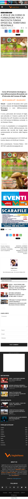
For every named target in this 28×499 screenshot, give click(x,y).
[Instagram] (14, 487)
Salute (2, 440)
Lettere (2, 432)
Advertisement (16, 492)
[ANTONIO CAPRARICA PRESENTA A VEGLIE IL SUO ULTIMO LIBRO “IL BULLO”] (4, 294)
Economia (3, 444)
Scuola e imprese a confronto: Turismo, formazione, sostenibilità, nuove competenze (7, 248)
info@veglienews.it (16, 478)
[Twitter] (21, 487)
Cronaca (3, 442)
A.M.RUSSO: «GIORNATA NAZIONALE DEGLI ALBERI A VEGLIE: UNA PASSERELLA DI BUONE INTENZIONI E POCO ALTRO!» (21, 249)
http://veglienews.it (14, 270)
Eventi (10, 12)
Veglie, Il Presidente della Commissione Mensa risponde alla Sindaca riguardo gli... (17, 394)
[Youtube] (25, 487)
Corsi (6, 229)
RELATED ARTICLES (6, 278)
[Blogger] (2, 487)
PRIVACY (10, 492)
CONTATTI (23, 492)
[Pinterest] (17, 487)
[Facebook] (6, 487)
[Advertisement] (14, 73)
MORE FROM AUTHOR (7, 280)
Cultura (7, 12)
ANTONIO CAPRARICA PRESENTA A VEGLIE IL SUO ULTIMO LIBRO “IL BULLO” (16, 294)
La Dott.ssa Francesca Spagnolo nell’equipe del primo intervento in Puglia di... (17, 411)
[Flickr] (10, 487)
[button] (26, 7)
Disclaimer (5, 492)
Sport (2, 438)
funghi (10, 229)
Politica (2, 434)
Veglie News (4, 27)
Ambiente (2, 12)
